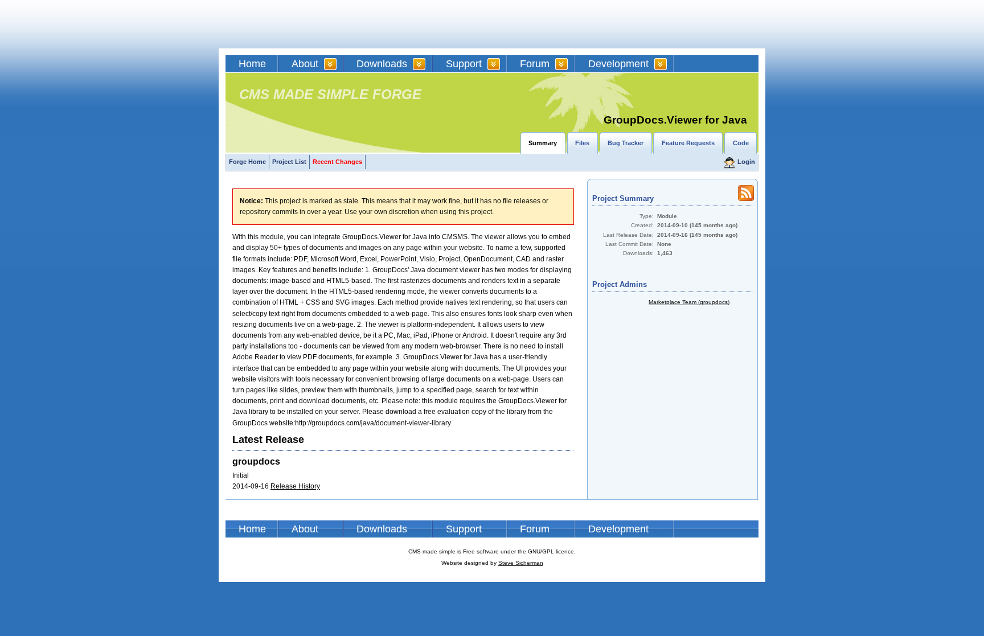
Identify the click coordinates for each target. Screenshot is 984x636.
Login (746, 161)
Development (618, 63)
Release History (295, 486)
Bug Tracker (625, 142)
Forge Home (247, 161)
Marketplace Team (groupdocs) (689, 302)
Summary (542, 142)
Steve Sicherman (520, 563)
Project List (289, 161)
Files (582, 142)
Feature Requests (688, 142)
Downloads (381, 63)
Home (252, 63)
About (305, 63)
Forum (535, 63)
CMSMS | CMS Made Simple (307, 24)
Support (464, 63)
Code (741, 142)
